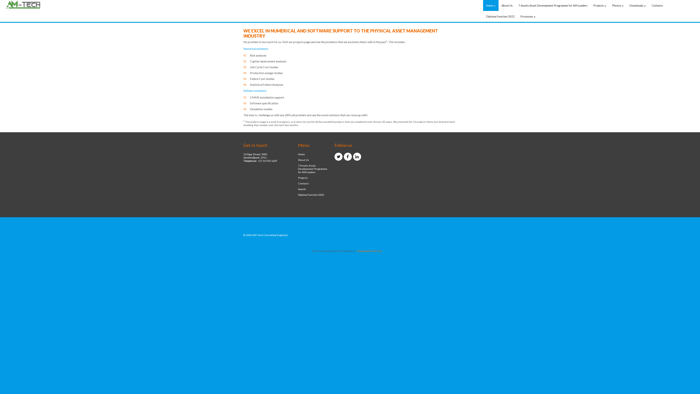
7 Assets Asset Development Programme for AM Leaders (312, 169)
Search (302, 189)
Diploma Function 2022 (311, 194)
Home (301, 154)
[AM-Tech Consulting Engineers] (29, 5)
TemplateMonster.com (369, 250)
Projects (303, 177)
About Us (303, 159)
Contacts (303, 183)
